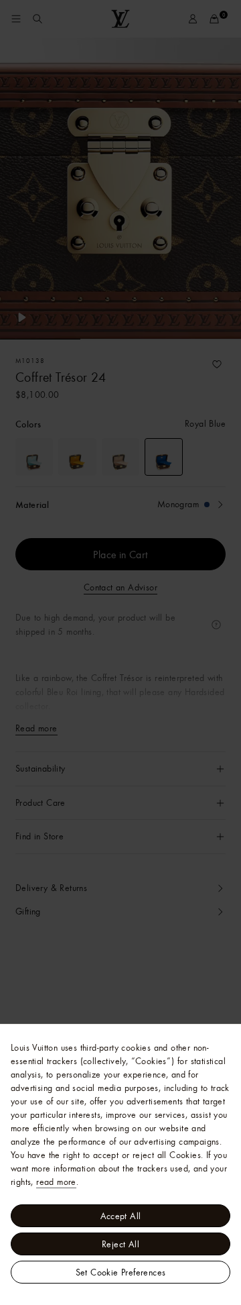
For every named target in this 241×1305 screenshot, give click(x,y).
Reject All (120, 1244)
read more (56, 1182)
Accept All (120, 1216)
